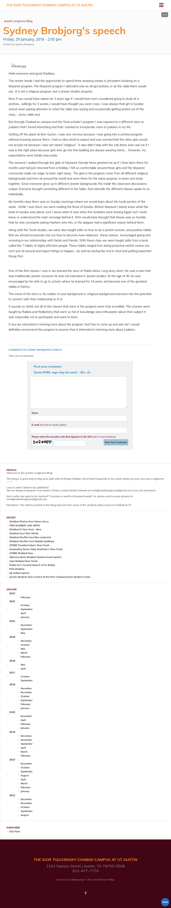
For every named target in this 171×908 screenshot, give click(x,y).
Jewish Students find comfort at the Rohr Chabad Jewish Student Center (49, 576)
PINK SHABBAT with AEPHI (24, 525)
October (25, 605)
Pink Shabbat (16, 569)
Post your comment (48, 366)
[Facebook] (85, 893)
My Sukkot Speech (19, 573)
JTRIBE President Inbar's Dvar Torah (29, 545)
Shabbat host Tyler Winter (24, 533)
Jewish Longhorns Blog (18, 21)
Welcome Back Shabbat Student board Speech (35, 557)
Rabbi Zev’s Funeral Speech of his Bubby (32, 565)
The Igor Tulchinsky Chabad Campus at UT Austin (49, 5)
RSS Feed (14, 831)
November (26, 625)
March (24, 652)
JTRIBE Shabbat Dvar (21, 553)
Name (35, 412)
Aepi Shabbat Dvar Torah (23, 561)
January (25, 617)
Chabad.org (76, 879)
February (25, 597)
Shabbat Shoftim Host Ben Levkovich (30, 537)
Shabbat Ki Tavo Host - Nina (25, 529)
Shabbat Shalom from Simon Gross (29, 521)
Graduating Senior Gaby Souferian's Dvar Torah (36, 549)
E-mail (49, 424)
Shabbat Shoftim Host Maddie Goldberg (31, 541)
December (26, 640)
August (25, 775)
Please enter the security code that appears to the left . (74, 436)
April (23, 613)
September (27, 609)
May (23, 633)
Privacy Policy (107, 879)
